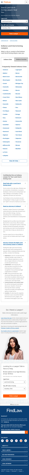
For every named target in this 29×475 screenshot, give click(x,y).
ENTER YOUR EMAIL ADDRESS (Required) (10, 429)
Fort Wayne (6, 111)
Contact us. (6, 422)
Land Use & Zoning (13, 40)
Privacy (8, 471)
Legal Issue (4, 18)
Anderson (5, 69)
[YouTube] (7, 440)
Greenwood (6, 128)
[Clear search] (24, 382)
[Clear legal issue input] (26, 21)
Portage (18, 114)
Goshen (5, 121)
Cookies (20, 471)
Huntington (6, 138)
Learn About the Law (6, 318)
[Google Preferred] (25, 440)
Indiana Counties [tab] (21, 59)
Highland (5, 135)
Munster (18, 94)
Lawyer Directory (4, 40)
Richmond (18, 118)
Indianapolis (6, 142)
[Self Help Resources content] (26, 454)
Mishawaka (19, 87)
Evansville (5, 104)
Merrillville (18, 80)
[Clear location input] (26, 27)
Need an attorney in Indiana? (12, 206)
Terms (2, 471)
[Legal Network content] (26, 463)
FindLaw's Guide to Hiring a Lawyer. (10, 328)
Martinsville (19, 76)
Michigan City (19, 83)
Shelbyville (18, 128)
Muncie (18, 90)
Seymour (18, 124)
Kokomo (5, 148)
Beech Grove (6, 76)
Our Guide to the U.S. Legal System (10, 331)
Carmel (5, 83)
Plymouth (18, 111)
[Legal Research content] (26, 459)
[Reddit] (21, 440)
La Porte (5, 152)
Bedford (5, 73)
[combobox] (14, 21)
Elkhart (5, 100)
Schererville (19, 121)
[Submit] (26, 432)
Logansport (19, 69)
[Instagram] (16, 440)
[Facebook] (2, 440)
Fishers (5, 107)
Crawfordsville (7, 94)
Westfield (18, 148)
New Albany (19, 97)
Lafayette (5, 155)
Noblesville (19, 104)
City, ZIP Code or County (7, 25)
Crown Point (6, 97)
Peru (17, 107)
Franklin (5, 114)
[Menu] (2, 2)
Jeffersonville (6, 145)
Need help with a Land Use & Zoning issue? (12, 184)
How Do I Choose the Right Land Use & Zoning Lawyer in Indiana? (13, 243)
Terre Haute (19, 135)
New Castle (19, 100)
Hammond (6, 131)
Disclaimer (14, 471)
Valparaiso (18, 138)
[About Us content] (26, 445)
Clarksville (5, 87)
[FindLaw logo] (7, 2)
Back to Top (15, 404)
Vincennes (18, 142)
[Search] (26, 2)
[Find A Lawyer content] (26, 450)
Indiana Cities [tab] (8, 59)
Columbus (5, 90)
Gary (4, 118)
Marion (17, 73)
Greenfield (5, 124)
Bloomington (6, 80)
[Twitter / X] (11, 440)
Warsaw (18, 145)
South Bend (19, 131)
